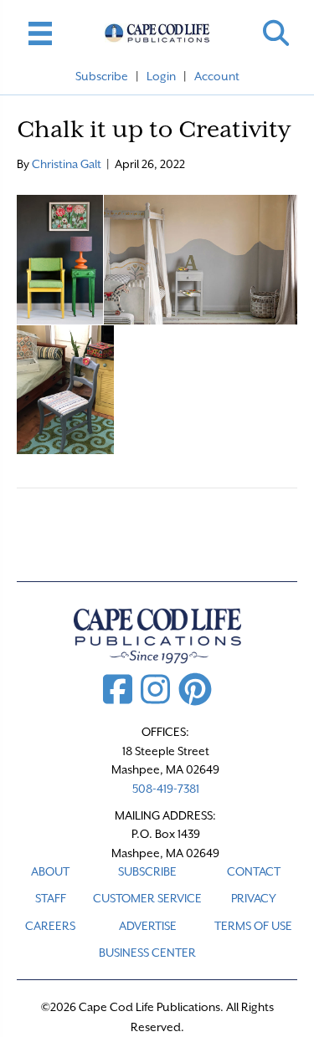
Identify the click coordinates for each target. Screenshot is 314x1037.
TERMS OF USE (253, 925)
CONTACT (254, 871)
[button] (276, 33)
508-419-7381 (165, 788)
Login (161, 76)
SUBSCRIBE (147, 871)
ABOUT (50, 871)
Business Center (147, 952)
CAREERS (50, 925)
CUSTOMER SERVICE (147, 898)
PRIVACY (253, 898)
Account (216, 76)
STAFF (50, 898)
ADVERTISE (148, 925)
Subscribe (101, 76)
